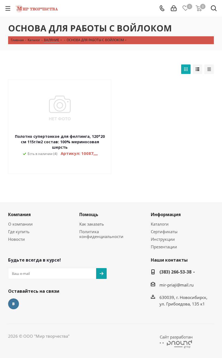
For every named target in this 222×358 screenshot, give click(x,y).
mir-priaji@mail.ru (176, 285)
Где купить (19, 231)
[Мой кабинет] (174, 8)
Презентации (164, 246)
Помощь (88, 214)
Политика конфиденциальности (101, 234)
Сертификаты (164, 231)
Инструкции (163, 239)
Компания (19, 214)
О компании (20, 224)
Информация (166, 214)
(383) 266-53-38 (175, 272)
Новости (16, 239)
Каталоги (160, 224)
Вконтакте (13, 303)
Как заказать (91, 224)
